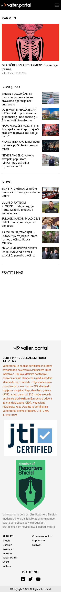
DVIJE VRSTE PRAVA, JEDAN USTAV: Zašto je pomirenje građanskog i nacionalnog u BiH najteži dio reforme (19, 115)
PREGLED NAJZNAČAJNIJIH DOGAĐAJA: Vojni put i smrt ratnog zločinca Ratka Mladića (19, 237)
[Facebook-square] (23, 579)
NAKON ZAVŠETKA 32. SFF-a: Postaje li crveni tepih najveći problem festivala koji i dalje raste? (20, 131)
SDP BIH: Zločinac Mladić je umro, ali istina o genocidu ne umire (21, 192)
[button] (56, 4)
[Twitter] (30, 579)
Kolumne (8, 549)
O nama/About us (42, 536)
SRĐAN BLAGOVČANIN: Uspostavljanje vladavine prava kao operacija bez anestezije (17, 99)
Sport (6, 561)
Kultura (7, 566)
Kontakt (36, 544)
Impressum (39, 540)
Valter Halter (10, 557)
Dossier (7, 544)
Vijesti (6, 540)
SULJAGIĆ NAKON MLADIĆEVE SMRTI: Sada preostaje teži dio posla (21, 222)
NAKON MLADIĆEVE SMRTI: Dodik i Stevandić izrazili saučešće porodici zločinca (19, 251)
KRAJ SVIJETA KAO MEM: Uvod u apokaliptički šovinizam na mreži (21, 145)
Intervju (7, 553)
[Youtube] (38, 579)
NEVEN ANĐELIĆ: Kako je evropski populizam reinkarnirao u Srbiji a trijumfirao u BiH (18, 161)
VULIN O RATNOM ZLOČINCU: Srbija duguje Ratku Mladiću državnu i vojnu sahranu (18, 208)
